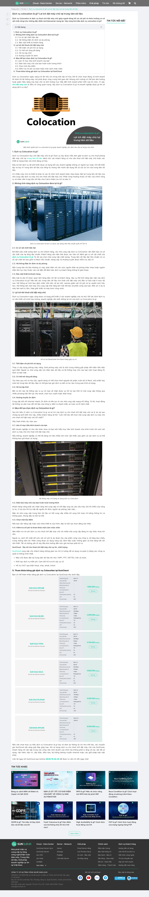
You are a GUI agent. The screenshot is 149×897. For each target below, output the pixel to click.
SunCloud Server (42, 852)
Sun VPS (39, 855)
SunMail (39, 862)
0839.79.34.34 (52, 759)
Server (59, 848)
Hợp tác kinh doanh (126, 862)
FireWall (60, 855)
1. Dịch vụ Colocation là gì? (25, 32)
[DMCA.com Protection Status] (120, 878)
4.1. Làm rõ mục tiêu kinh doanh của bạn (32, 61)
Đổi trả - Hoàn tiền (105, 862)
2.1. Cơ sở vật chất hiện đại (27, 37)
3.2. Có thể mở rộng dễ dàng (27, 50)
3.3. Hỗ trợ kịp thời (23, 53)
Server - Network (64, 3)
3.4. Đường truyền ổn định (26, 56)
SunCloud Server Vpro (44, 848)
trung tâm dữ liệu (34, 158)
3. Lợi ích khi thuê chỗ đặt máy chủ (29, 45)
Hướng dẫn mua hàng (127, 865)
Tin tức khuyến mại (126, 858)
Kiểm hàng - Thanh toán (107, 865)
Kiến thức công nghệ (126, 855)
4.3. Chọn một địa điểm (25, 66)
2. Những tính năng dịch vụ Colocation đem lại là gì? (36, 35)
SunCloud (16, 551)
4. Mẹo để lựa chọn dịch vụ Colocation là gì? (33, 58)
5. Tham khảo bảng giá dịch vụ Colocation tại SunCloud (38, 71)
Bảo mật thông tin (104, 852)
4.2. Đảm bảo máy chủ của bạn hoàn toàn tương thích (38, 63)
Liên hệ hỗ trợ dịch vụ (127, 852)
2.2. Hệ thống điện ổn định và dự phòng (32, 40)
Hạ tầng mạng (82, 858)
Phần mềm (81, 3)
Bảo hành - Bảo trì (104, 855)
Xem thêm (74, 833)
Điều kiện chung (104, 848)
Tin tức (105, 3)
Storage (60, 852)
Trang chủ (15, 9)
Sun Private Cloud (84, 852)
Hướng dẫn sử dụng (126, 848)
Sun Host (39, 858)
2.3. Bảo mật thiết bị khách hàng (29, 42)
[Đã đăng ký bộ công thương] (132, 878)
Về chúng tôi (119, 3)
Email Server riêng (84, 848)
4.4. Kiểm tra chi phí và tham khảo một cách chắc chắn (38, 69)
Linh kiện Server (63, 858)
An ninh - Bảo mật (84, 855)
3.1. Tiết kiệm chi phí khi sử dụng (29, 48)
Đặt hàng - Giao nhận (106, 858)
